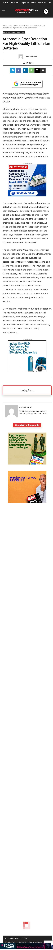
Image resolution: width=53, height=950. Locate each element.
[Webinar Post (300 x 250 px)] (27, 195)
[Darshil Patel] (21, 56)
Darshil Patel (31, 57)
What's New (20, 32)
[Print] (43, 70)
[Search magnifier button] (46, 11)
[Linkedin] (25, 70)
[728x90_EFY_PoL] (26, 949)
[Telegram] (12, 70)
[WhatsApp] (31, 70)
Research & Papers (25, 25)
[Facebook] (18, 70)
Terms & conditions (35, 942)
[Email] (37, 70)
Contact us (22, 942)
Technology (13, 25)
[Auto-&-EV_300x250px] (27, 371)
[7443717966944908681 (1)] (27, 502)
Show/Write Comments (27, 425)
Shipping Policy (10, 942)
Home (5, 25)
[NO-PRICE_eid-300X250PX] (27, 464)
